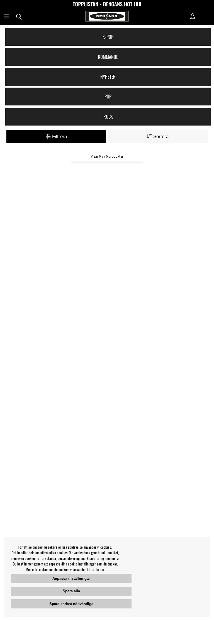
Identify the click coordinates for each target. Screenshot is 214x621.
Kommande (108, 57)
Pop (107, 96)
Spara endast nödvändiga (71, 604)
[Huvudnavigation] (6, 16)
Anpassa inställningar (71, 578)
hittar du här (95, 569)
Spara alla (71, 591)
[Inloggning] (192, 16)
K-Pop (108, 36)
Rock (108, 116)
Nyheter (108, 76)
